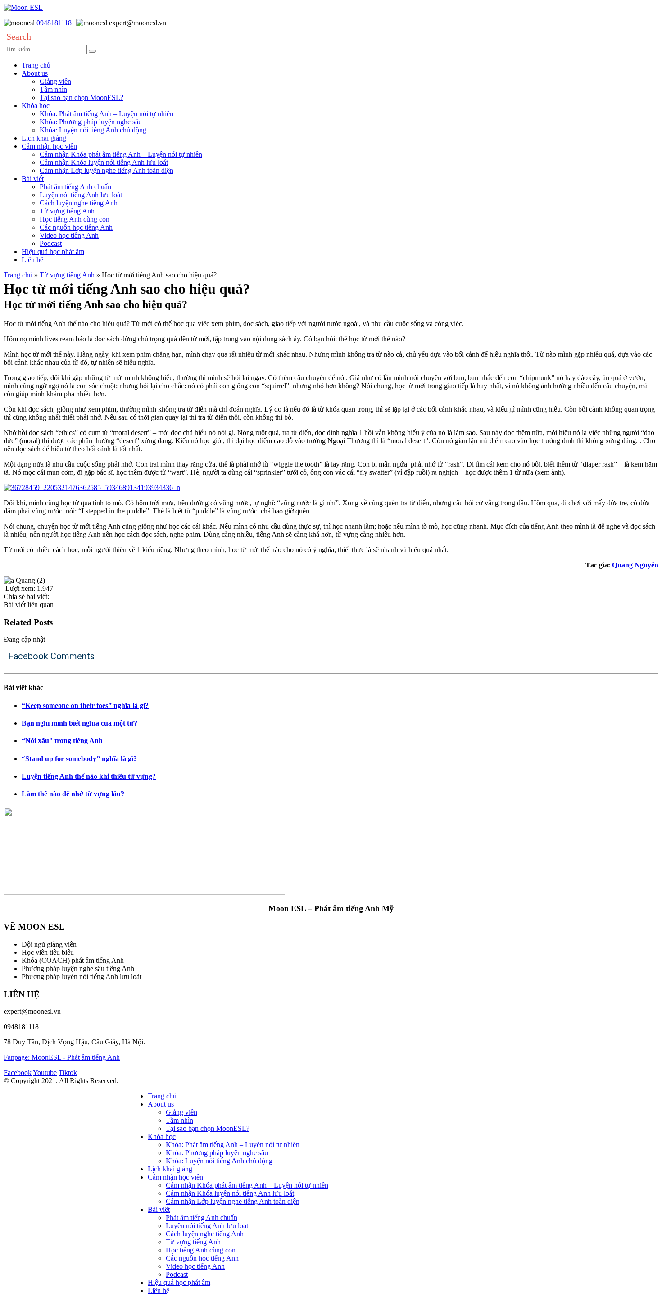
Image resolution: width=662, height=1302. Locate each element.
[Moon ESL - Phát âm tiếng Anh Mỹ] (23, 7)
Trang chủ (36, 65)
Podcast (51, 243)
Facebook (18, 1072)
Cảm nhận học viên (49, 146)
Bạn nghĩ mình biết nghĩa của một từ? (79, 723)
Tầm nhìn (53, 89)
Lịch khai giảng (44, 138)
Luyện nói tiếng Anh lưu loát (81, 195)
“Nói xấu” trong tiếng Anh (62, 740)
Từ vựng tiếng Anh (67, 211)
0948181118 (54, 23)
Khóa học (36, 105)
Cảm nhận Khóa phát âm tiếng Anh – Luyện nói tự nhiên (121, 154)
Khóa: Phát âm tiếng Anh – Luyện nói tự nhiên (106, 114)
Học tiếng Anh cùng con (74, 219)
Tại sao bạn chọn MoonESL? (81, 97)
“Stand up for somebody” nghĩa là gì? (79, 758)
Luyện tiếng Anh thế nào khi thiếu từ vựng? (89, 776)
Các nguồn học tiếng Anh (76, 227)
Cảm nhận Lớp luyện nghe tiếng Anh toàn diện (106, 170)
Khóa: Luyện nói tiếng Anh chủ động (93, 130)
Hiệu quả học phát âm (53, 251)
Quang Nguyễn (635, 565)
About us (35, 73)
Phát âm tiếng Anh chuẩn (75, 187)
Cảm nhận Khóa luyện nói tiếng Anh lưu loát (104, 162)
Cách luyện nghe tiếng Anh (79, 203)
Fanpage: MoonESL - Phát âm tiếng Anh (62, 1057)
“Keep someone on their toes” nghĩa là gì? (85, 705)
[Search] (92, 51)
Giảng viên (55, 81)
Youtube (45, 1072)
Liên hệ (32, 259)
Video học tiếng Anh (69, 235)
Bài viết (33, 178)
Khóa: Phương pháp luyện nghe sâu (91, 122)
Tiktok (68, 1072)
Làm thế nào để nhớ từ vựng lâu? (73, 794)
